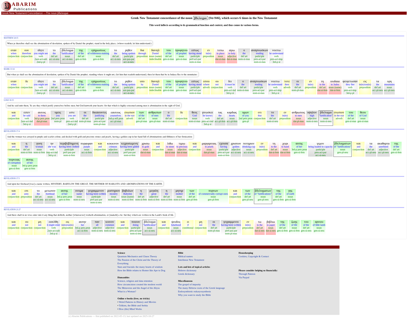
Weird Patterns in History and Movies (137, 302)
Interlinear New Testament (191, 260)
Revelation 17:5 (12, 178)
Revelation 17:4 (12, 131)
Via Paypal (244, 277)
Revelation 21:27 (12, 210)
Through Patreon (247, 274)
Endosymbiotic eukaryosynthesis (194, 291)
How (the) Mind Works (130, 309)
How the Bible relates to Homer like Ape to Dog (141, 270)
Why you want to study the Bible (194, 295)
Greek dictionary (186, 274)
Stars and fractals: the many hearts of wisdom (140, 267)
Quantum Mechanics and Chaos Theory (137, 256)
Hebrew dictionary (187, 270)
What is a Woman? (126, 291)
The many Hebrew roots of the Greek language (201, 288)
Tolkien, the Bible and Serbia (133, 305)
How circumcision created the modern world (139, 284)
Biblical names (185, 256)
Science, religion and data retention (135, 281)
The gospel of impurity (189, 284)
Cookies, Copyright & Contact (254, 256)
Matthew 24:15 (11, 38)
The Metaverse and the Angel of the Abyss (138, 288)
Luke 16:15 (9, 100)
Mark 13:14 (9, 69)
